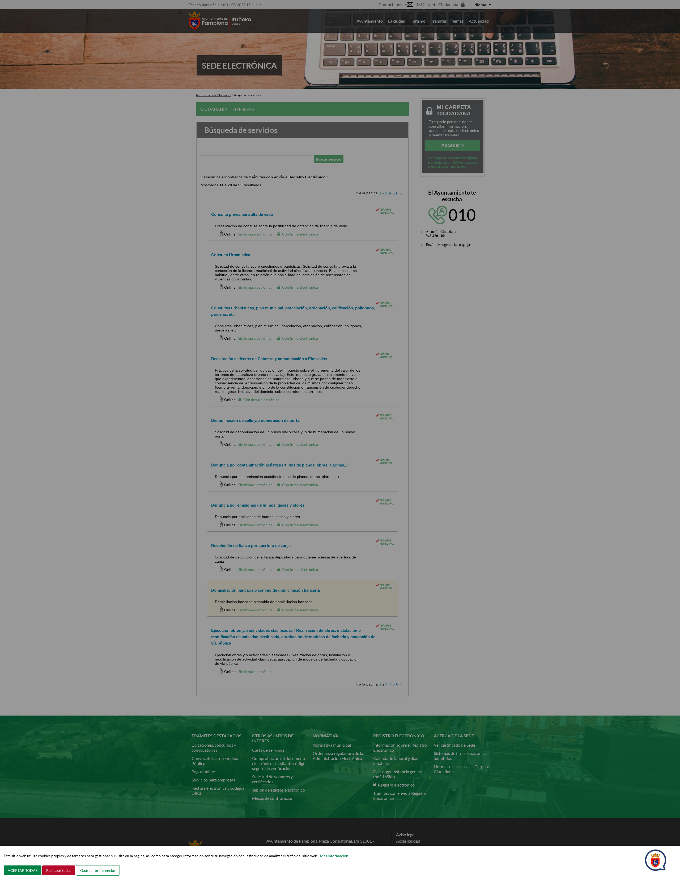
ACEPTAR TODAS (22, 870)
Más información (334, 855)
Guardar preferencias (98, 870)
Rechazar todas (58, 870)
